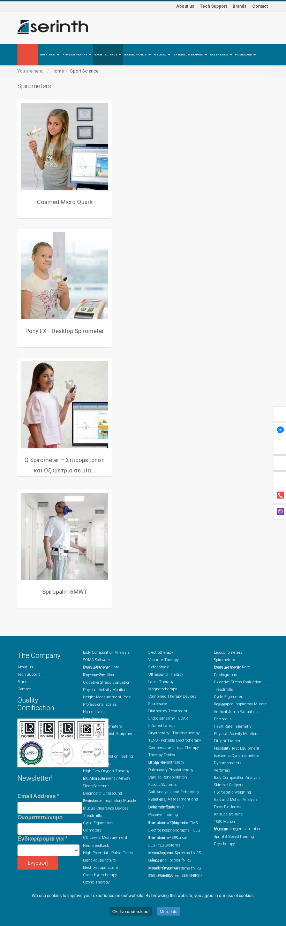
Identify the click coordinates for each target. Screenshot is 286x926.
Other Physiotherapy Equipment (166, 762)
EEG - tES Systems (164, 845)
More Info (169, 911)
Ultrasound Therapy (165, 674)
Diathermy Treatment (167, 711)
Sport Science (106, 54)
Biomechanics (136, 54)
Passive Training (163, 814)
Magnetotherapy (162, 689)
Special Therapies (188, 54)
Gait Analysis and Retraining (173, 792)
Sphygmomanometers (102, 726)
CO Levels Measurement (105, 837)
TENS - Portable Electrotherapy (174, 740)
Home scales (94, 711)
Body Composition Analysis (106, 652)
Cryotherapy (224, 844)
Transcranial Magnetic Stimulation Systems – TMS (173, 822)
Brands (240, 6)
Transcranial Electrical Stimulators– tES (167, 837)
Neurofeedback (96, 845)
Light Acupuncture (99, 860)
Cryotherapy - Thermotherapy (174, 733)
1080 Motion (224, 821)
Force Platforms (227, 807)
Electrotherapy (160, 652)
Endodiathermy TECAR (168, 718)
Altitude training (228, 814)
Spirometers (93, 749)
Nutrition (48, 54)
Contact (260, 6)
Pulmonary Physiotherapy (170, 770)
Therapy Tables (161, 755)
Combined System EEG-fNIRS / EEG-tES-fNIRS (175, 875)
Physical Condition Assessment (99, 675)
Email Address (38, 796)
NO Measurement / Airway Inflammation (106, 778)
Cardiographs (225, 675)
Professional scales (100, 704)
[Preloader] (64, 146)
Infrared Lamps (161, 725)
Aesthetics (219, 54)
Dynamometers (227, 763)
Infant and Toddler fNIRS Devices (169, 860)
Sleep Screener (96, 786)
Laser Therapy (160, 682)
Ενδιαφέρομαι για (42, 839)
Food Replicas (94, 719)
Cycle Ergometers (98, 823)
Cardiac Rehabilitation (167, 777)
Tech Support (213, 6)
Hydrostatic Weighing (232, 792)
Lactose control (96, 741)
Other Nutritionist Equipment (109, 733)
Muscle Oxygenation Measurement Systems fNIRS (174, 868)
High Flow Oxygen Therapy (106, 771)
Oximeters (92, 830)
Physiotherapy (75, 54)
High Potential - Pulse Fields (108, 853)
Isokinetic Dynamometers (236, 755)
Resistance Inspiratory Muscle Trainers (109, 800)
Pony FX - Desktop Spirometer (64, 330)
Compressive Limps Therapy (173, 747)
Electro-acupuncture (100, 867)
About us (185, 6)
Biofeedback (158, 667)
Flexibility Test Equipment (236, 748)
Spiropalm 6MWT (64, 591)
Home (58, 71)
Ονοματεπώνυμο (40, 817)
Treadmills (92, 815)
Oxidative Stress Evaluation (106, 682)
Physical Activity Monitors (105, 690)
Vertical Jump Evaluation (236, 711)
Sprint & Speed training (234, 836)
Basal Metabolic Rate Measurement (101, 667)
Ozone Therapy (96, 882)
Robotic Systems (162, 784)
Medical (160, 54)
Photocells (223, 719)
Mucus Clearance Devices (106, 808)
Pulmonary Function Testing (108, 756)
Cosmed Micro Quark (64, 201)
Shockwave (157, 703)
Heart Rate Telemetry (232, 726)
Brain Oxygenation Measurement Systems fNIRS (174, 852)
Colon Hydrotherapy (100, 875)
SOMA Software (96, 660)
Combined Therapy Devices (172, 696)
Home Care (244, 54)
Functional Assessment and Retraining (173, 799)
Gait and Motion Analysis (236, 799)
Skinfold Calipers (228, 785)
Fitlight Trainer (227, 741)
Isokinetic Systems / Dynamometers (166, 807)
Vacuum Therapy (163, 660)
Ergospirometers (97, 763)
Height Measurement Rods (107, 697)
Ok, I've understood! (131, 911)
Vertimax (222, 770)
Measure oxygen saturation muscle (238, 829)
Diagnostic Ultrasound (102, 793)
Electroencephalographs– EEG (174, 830)
